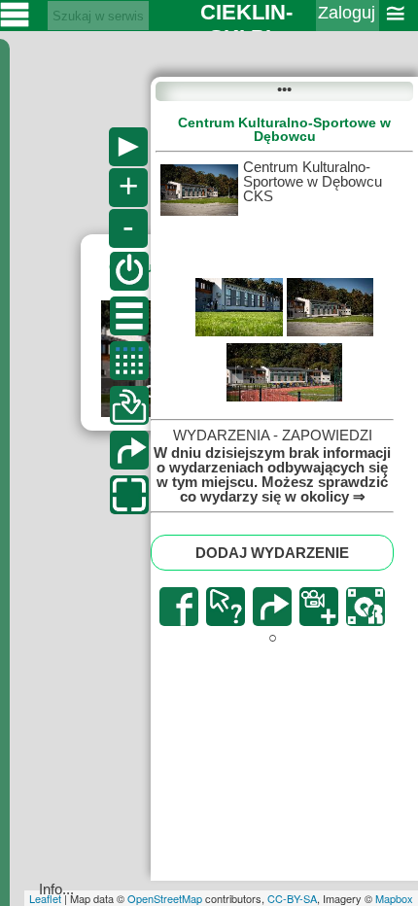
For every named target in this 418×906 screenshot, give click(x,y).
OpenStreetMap (164, 898)
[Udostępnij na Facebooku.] (178, 606)
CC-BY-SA (292, 898)
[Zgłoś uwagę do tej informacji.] (225, 606)
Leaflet (45, 898)
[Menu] (129, 315)
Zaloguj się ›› (346, 25)
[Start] (129, 271)
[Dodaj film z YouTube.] (318, 606)
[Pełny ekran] (129, 494)
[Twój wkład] (129, 405)
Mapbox (394, 898)
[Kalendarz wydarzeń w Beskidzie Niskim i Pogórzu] (129, 360)
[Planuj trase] (129, 450)
